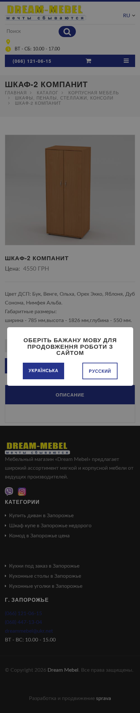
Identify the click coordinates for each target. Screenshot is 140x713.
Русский (100, 371)
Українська (43, 370)
